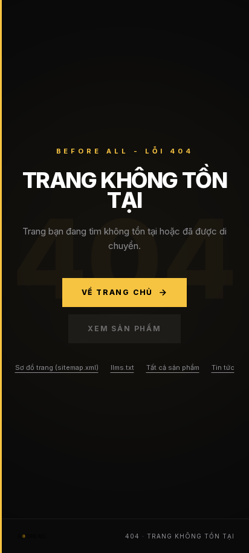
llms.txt (122, 367)
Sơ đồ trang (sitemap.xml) (57, 367)
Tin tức (223, 367)
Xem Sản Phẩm (124, 328)
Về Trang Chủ (118, 292)
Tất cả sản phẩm (172, 367)
